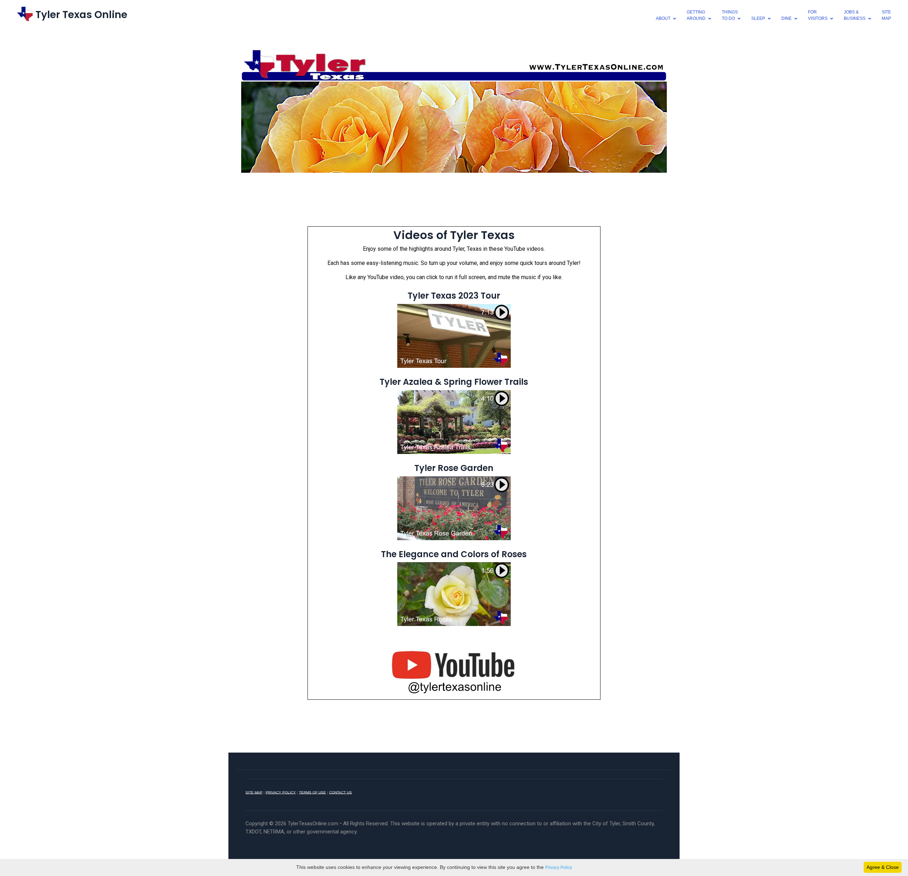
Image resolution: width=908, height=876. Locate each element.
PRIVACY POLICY (281, 792)
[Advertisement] (454, 199)
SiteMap (886, 15)
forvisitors (817, 15)
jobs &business (854, 15)
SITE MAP (253, 792)
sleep (758, 18)
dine (786, 18)
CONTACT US (340, 792)
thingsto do (730, 15)
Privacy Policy (558, 867)
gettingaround (696, 15)
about (663, 18)
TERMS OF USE (312, 792)
